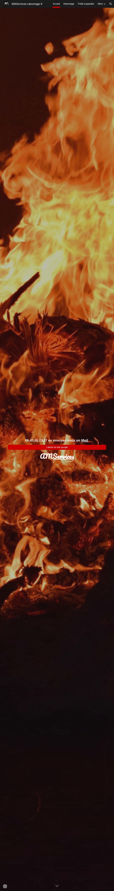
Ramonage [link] (68, 4)
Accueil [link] (56, 4)
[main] (57, 440)
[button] (110, 4)
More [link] (100, 4)
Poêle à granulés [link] (86, 4)
